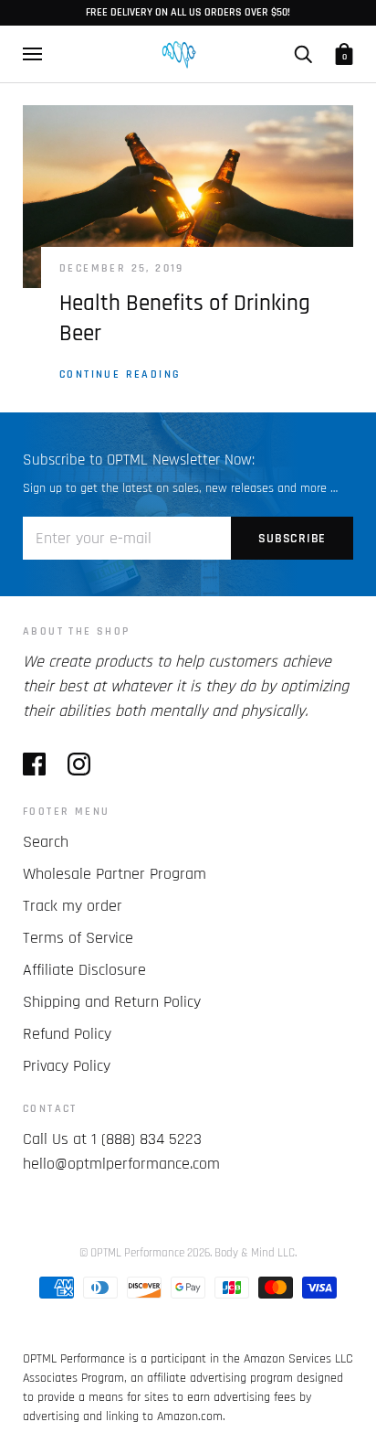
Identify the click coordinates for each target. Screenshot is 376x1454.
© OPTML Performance (131, 1253)
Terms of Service (78, 937)
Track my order (72, 905)
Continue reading (120, 374)
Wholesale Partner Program (114, 873)
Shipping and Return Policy (112, 1001)
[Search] (303, 54)
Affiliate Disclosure (84, 969)
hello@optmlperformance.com (121, 1163)
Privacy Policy (66, 1065)
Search (45, 841)
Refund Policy (67, 1033)
